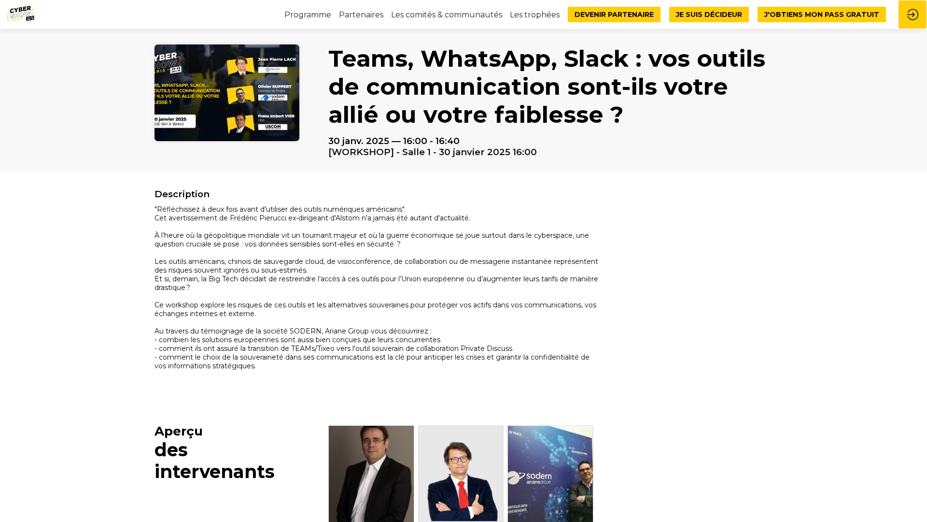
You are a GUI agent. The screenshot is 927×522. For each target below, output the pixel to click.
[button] (614, 14)
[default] (307, 14)
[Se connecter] (912, 14)
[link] (361, 14)
